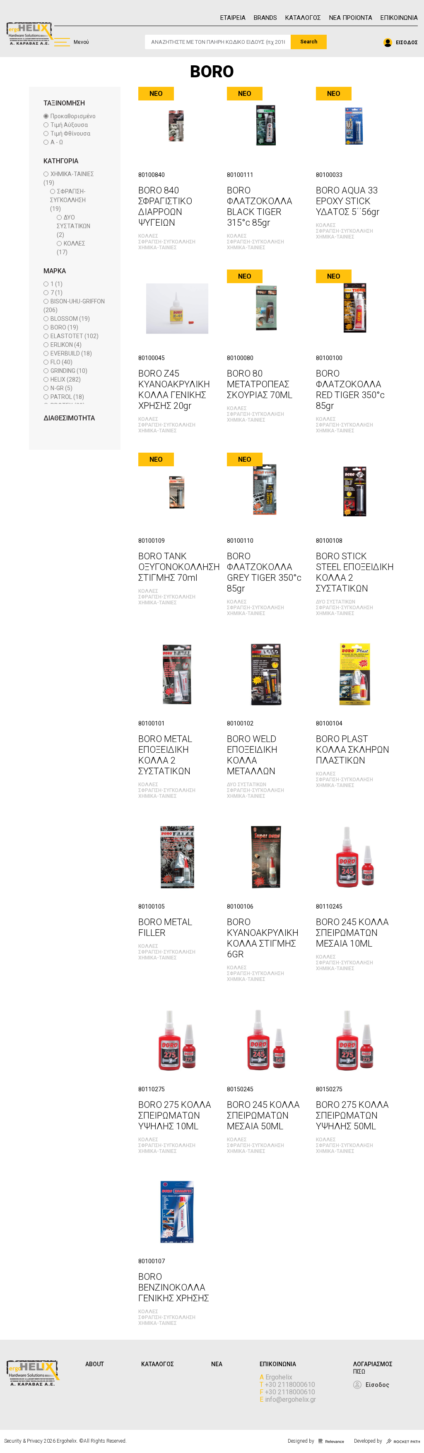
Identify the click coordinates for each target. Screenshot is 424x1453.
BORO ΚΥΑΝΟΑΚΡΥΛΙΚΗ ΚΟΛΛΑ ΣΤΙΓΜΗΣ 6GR (263, 938)
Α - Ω (57, 142)
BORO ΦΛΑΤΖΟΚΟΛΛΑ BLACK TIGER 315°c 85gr (259, 206)
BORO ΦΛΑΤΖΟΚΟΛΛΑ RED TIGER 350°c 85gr (350, 389)
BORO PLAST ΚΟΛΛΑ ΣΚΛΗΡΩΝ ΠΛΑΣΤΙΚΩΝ (352, 750)
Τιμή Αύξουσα (69, 125)
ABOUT (94, 1364)
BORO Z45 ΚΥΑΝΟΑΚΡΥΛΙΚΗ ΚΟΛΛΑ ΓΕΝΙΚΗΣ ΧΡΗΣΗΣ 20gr (174, 389)
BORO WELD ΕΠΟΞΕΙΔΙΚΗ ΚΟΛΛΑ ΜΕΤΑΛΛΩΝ (252, 755)
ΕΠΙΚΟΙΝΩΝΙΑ (399, 17)
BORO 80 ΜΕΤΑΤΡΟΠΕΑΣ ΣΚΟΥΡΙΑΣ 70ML (259, 384)
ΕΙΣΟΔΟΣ (407, 42)
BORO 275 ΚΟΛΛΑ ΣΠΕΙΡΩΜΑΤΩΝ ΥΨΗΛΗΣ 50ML (352, 1115)
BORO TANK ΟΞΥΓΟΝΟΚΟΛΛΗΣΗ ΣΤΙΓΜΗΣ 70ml (179, 567)
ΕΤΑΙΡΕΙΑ (233, 17)
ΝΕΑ (216, 1364)
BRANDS (265, 17)
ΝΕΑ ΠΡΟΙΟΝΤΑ (350, 17)
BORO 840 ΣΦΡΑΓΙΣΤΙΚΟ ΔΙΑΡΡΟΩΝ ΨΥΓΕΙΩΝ (165, 206)
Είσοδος (377, 1384)
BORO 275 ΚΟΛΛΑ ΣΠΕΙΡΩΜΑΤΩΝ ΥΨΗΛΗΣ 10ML (174, 1115)
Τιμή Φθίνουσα (70, 133)
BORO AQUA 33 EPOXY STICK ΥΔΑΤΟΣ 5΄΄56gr (348, 201)
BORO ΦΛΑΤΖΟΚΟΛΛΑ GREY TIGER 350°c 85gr (264, 572)
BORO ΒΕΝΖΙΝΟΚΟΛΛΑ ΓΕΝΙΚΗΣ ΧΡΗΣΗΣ (173, 1287)
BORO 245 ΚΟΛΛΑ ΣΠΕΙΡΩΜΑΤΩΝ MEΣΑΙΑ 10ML (352, 933)
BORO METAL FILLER (165, 927)
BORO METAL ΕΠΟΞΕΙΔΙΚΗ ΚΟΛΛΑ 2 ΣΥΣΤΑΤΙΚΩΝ (165, 755)
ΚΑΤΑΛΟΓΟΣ (303, 17)
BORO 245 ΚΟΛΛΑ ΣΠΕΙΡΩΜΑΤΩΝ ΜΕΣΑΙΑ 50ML (263, 1115)
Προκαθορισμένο (73, 116)
